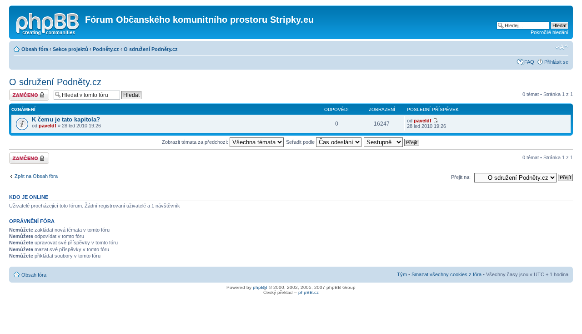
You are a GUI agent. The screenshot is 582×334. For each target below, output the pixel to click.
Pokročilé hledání (549, 32)
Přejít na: (461, 177)
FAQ (529, 62)
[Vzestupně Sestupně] (392, 142)
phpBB (260, 287)
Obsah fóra (34, 49)
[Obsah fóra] (48, 22)
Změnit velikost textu (561, 47)
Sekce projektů (70, 49)
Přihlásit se (556, 62)
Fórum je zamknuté (20, 94)
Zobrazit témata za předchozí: (196, 142)
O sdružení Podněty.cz (151, 49)
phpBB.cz (308, 292)
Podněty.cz (106, 49)
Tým (402, 274)
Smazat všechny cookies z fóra (446, 274)
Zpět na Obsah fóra (36, 176)
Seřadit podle (301, 142)
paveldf (47, 125)
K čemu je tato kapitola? (66, 119)
